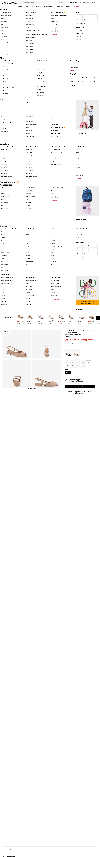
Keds (27, 243)
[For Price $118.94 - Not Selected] (68, 352)
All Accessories (30, 187)
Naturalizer (3, 258)
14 (90, 81)
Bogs (52, 232)
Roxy (2, 261)
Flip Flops (28, 21)
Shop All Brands (80, 242)
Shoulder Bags (4, 202)
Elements (53, 237)
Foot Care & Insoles (30, 196)
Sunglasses (28, 208)
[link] (20, 320)
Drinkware (28, 193)
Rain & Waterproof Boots (7, 42)
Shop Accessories (81, 219)
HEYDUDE (53, 240)
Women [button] (20, 6)
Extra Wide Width (74, 94)
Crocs (52, 111)
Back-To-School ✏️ (49, 6)
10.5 (81, 23)
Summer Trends (55, 25)
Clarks (2, 240)
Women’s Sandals (31, 12)
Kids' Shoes (4, 102)
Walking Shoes (29, 52)
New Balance (79, 158)
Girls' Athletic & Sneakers (57, 152)
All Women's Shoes (6, 12)
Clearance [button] (76, 6)
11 (84, 23)
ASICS (77, 152)
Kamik (52, 249)
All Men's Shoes (8, 61)
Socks (2, 213)
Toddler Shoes (4, 105)
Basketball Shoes (41, 64)
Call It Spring (4, 237)
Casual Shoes (4, 21)
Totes (2, 205)
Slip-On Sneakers (30, 49)
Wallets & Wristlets (5, 208)
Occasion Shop (74, 61)
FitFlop (2, 249)
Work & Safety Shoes (6, 54)
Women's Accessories (57, 187)
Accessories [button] (60, 6)
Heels (2, 33)
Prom (52, 18)
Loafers (2, 39)
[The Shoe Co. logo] (9, 2)
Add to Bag (80, 386)
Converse (53, 108)
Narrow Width (79, 30)
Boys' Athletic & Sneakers (57, 149)
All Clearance (55, 299)
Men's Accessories (56, 191)
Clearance (54, 34)
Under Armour (29, 261)
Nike (52, 114)
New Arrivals (54, 31)
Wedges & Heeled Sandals (32, 30)
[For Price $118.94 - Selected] (77, 352)
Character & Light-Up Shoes (8, 117)
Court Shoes (29, 40)
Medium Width (79, 33)
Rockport (53, 255)
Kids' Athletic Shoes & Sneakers (60, 147)
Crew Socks (4, 219)
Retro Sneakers (4, 164)
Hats (27, 199)
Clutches (3, 193)
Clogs (2, 24)
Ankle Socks (4, 216)
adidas (52, 105)
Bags (2, 187)
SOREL (52, 258)
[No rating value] (68, 343)
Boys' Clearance (55, 280)
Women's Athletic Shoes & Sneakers (36, 34)
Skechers (53, 120)
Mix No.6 (78, 237)
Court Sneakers (29, 155)
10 (77, 23)
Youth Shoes (4, 108)
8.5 (88, 19)
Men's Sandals (41, 86)
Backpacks (3, 190)
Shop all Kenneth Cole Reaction (73, 334)
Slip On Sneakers (55, 161)
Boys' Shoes (29, 102)
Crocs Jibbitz (29, 190)
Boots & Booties (5, 283)
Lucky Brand (4, 255)
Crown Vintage (79, 232)
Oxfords (5, 84)
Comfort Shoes (4, 27)
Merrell (52, 252)
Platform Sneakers (5, 161)
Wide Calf (78, 39)
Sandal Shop (54, 21)
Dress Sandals (29, 18)
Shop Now (79, 309)
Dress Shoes (6, 76)
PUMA (52, 117)
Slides (27, 27)
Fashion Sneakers (30, 43)
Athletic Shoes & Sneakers (7, 15)
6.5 (96, 16)
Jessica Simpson (5, 252)
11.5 (79, 81)
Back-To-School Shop (82, 134)
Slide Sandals (40, 95)
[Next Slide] (98, 318)
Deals (52, 303)
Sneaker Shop (80, 172)
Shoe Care (28, 202)
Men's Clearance (31, 277)
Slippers (3, 51)
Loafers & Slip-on (30, 295)
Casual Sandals (29, 15)
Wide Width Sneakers (42, 81)
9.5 (96, 19)
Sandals (3, 45)
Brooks (27, 237)
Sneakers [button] (38, 6)
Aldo (2, 232)
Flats (2, 30)
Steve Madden (4, 264)
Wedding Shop (55, 28)
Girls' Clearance (55, 283)
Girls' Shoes (29, 121)
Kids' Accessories (56, 194)
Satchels (3, 199)
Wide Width (79, 36)
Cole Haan (3, 243)
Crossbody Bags (5, 196)
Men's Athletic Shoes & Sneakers (46, 61)
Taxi (2, 267)
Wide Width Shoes (5, 131)
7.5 (81, 19)
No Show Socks (4, 222)
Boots (2, 18)
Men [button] (26, 6)
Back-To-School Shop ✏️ (58, 12)
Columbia (53, 235)
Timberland (53, 261)
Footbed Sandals (30, 24)
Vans (27, 264)
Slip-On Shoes (4, 48)
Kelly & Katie (79, 235)
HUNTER (53, 243)
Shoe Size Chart (55, 133)
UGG (52, 264)
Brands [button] (68, 6)
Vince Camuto (4, 270)
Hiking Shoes (4, 36)
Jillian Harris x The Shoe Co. (59, 15)
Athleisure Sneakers (31, 37)
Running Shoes (29, 46)
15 (94, 81)
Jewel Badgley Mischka (57, 246)
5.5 (88, 16)
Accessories (54, 124)
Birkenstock (4, 235)
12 (88, 23)
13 (86, 81)
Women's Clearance (7, 277)
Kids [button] (32, 6)
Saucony (28, 255)
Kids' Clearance (55, 277)
